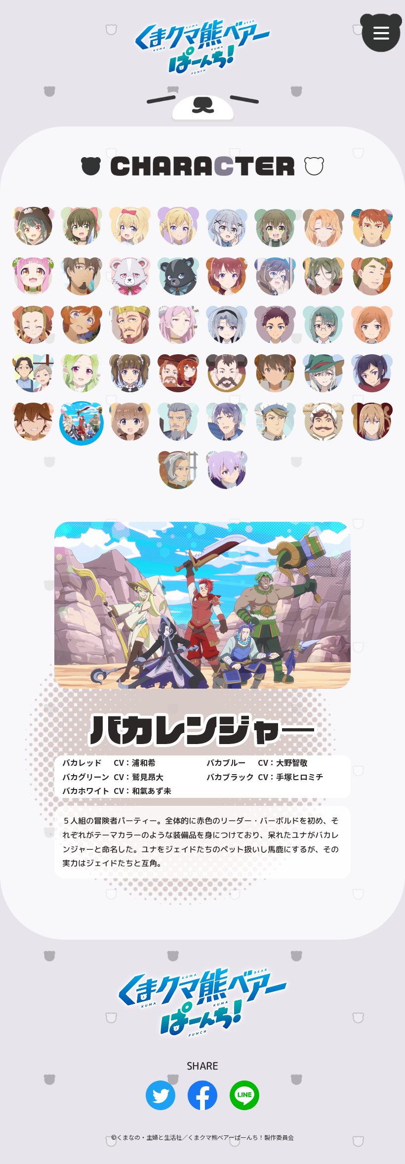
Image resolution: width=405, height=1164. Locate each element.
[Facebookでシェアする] (202, 1102)
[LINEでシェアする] (244, 1102)
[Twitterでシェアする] (160, 1102)
